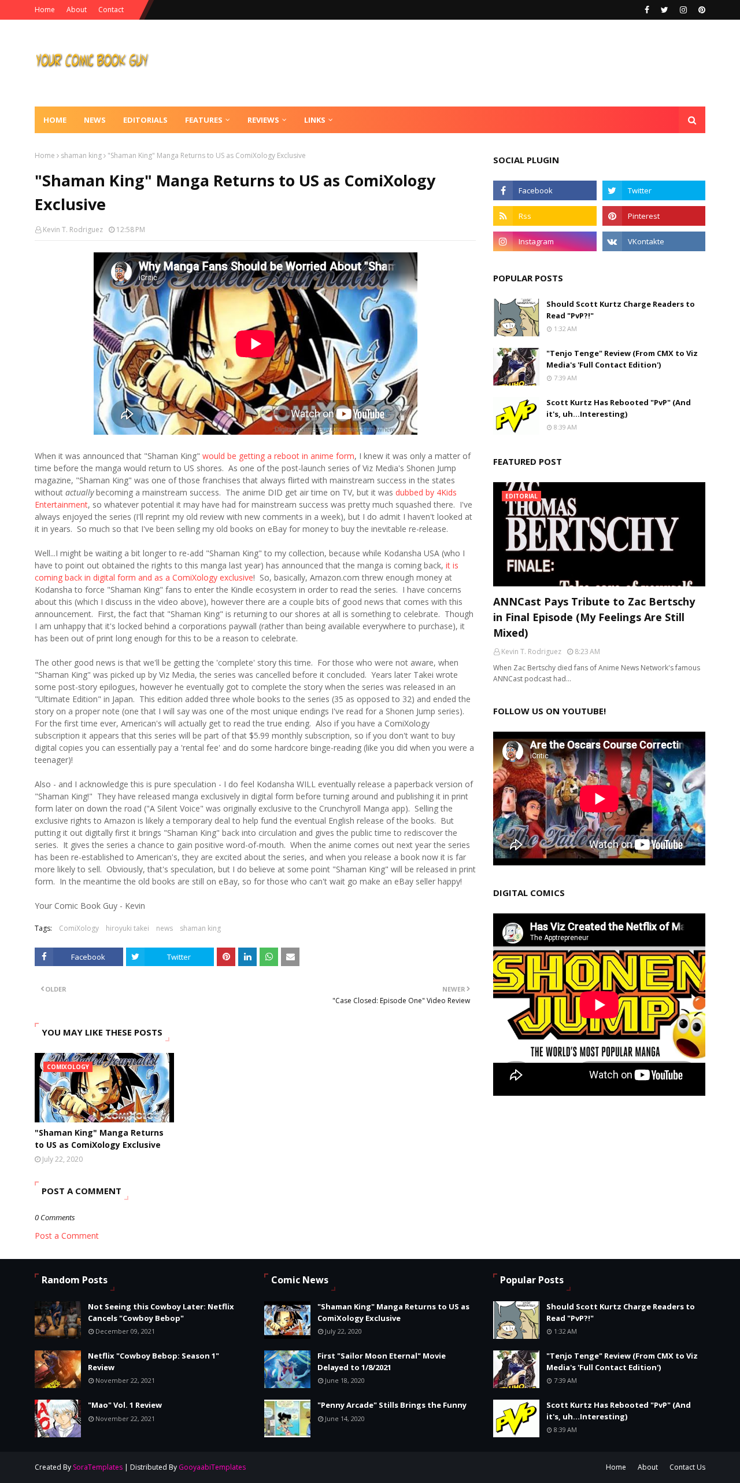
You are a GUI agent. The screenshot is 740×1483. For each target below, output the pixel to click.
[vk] (653, 241)
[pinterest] (700, 10)
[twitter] (664, 10)
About (76, 9)
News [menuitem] (95, 120)
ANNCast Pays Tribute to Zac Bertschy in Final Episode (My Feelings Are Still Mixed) (594, 617)
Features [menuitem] (204, 120)
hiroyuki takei (127, 928)
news (164, 928)
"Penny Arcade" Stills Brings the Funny (392, 1405)
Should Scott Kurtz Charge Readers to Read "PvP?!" (620, 310)
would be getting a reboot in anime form (278, 455)
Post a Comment (67, 1235)
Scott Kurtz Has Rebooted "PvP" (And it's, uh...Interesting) (618, 408)
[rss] (544, 216)
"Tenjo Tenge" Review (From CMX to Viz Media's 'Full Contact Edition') (622, 359)
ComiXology (79, 928)
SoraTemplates (98, 1467)
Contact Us (687, 1467)
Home (45, 9)
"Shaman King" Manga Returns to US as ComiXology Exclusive (99, 1138)
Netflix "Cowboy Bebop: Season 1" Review (153, 1361)
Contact (111, 9)
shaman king (81, 155)
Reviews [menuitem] (263, 120)
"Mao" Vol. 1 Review (125, 1405)
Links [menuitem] (314, 120)
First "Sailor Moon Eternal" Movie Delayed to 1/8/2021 (381, 1361)
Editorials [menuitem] (145, 120)
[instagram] (683, 10)
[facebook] (647, 10)
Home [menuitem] (54, 120)
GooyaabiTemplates (212, 1467)
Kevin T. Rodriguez (73, 229)
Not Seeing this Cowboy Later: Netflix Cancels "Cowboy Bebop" (161, 1312)
